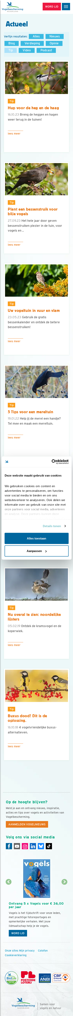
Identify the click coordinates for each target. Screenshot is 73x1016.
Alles (36, 36)
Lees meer (14, 133)
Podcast (46, 50)
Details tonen (52, 526)
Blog (11, 43)
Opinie (54, 43)
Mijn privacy (27, 950)
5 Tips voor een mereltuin (30, 412)
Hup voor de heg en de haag (33, 108)
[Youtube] (17, 846)
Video (27, 50)
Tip (10, 50)
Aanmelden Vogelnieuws (27, 824)
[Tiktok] (49, 846)
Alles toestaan (36, 538)
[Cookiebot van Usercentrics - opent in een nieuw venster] (52, 461)
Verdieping (32, 43)
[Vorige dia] (8, 910)
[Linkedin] (33, 846)
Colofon (43, 950)
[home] (19, 7)
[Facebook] (9, 846)
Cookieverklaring (15, 955)
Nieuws (54, 36)
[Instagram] (25, 846)
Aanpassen (34, 551)
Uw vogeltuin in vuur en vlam (34, 310)
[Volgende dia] (64, 910)
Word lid (18, 933)
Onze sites (11, 950)
